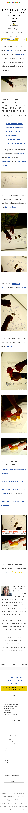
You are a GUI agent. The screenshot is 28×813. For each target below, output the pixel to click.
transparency (6, 161)
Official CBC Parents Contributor (12, 775)
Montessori (5, 647)
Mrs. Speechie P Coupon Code (11, 725)
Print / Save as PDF (15, 572)
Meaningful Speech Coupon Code (11, 723)
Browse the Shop (7, 710)
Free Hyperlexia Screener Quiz (11, 704)
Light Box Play (20, 640)
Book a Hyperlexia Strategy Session (12, 741)
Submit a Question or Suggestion (11, 745)
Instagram (14, 629)
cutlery (21, 154)
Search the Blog (7, 712)
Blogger (25, 810)
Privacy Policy (7, 748)
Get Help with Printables (9, 739)
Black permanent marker (15, 143)
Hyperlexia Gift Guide (9, 708)
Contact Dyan (7, 737)
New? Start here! (7, 698)
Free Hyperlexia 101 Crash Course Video (13, 702)
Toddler (13, 651)
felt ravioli (22, 288)
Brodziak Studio (12, 803)
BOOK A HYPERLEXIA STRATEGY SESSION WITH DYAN (14, 688)
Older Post (24, 664)
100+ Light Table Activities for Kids (12, 481)
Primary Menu (23, 2)
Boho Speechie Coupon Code (10, 727)
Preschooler (14, 647)
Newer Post (4, 664)
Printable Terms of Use (9, 752)
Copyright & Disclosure (9, 750)
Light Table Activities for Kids (14, 644)
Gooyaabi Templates (6, 810)
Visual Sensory (21, 651)
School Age (22, 647)
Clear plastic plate (13, 131)
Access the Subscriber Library (10, 714)
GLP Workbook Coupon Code (10, 729)
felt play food (10, 207)
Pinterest (19, 629)
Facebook (3, 631)
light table (10, 50)
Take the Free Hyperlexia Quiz (11, 743)
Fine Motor (15, 637)
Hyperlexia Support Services (10, 706)
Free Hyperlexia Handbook (10, 700)
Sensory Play (6, 651)
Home (14, 664)
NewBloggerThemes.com (10, 807)
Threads (9, 631)
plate (9, 158)
